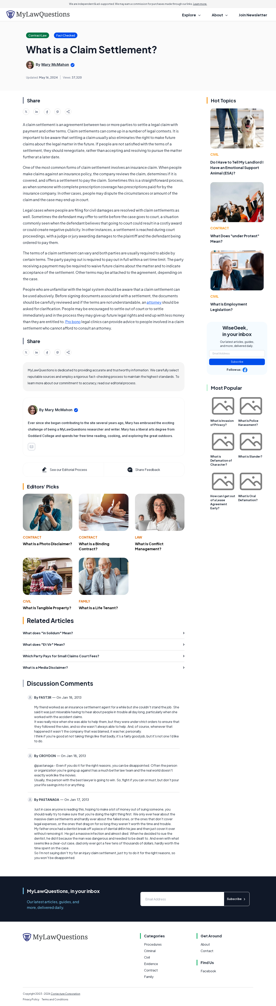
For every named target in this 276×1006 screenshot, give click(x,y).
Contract (32, 537)
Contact (207, 951)
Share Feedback (147, 469)
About (205, 944)
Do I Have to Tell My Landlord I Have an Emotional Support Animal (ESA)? (236, 167)
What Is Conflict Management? (149, 546)
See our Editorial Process (68, 469)
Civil (27, 601)
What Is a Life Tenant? (98, 607)
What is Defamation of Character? (221, 460)
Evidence (151, 964)
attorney (154, 302)
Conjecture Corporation (65, 993)
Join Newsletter (253, 15)
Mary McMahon (55, 64)
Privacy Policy (31, 999)
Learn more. (200, 3)
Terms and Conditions (55, 999)
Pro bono (73, 321)
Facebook (208, 971)
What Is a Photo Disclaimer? (47, 543)
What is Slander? (250, 456)
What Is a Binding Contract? (94, 546)
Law (138, 537)
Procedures (153, 944)
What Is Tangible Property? (47, 607)
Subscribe (237, 361)
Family (84, 601)
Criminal (150, 951)
